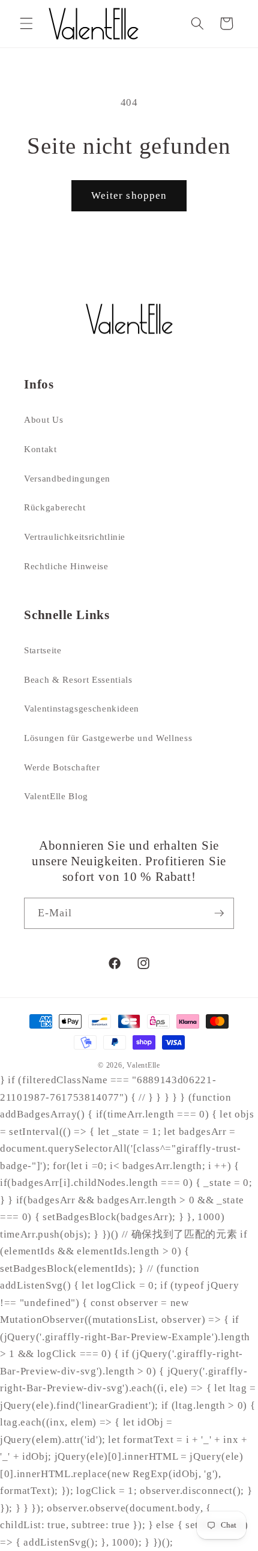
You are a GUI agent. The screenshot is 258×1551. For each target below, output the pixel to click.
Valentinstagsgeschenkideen (81, 708)
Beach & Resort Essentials (78, 679)
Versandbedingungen (67, 478)
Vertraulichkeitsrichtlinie (74, 536)
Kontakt (40, 449)
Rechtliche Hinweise (66, 566)
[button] (26, 23)
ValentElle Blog (56, 796)
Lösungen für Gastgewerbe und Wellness (108, 738)
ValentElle (143, 1065)
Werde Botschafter (62, 767)
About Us (43, 419)
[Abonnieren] (219, 913)
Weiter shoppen (129, 195)
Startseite (43, 650)
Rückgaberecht (55, 507)
